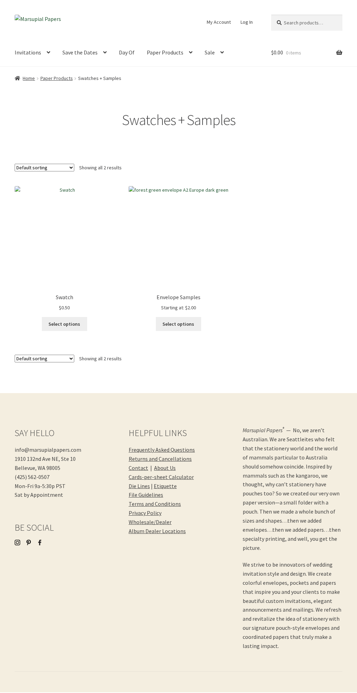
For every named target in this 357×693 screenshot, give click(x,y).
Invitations (28, 52)
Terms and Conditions (155, 503)
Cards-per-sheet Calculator (161, 476)
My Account (219, 22)
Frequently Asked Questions (162, 449)
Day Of (127, 52)
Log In (247, 22)
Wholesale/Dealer (150, 521)
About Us (165, 467)
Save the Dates (80, 52)
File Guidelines (146, 494)
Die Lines (139, 485)
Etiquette (165, 485)
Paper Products (165, 52)
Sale (210, 52)
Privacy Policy (145, 512)
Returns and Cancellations (160, 458)
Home (29, 78)
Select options (64, 324)
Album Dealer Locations (157, 531)
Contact (138, 467)
